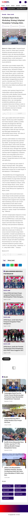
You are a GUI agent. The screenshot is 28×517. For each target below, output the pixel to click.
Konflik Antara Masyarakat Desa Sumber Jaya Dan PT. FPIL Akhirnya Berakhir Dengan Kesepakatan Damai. (14, 445)
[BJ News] (6, 3)
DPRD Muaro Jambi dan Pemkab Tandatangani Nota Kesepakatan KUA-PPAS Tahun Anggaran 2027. (14, 348)
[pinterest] (16, 265)
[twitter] (8, 265)
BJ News (18, 514)
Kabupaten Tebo (8, 486)
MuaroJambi (20, 490)
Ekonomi (18, 5)
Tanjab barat (8, 498)
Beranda (4, 14)
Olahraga (24, 5)
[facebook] (3, 265)
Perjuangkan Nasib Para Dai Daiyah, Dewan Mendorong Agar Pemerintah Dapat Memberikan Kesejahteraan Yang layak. (14, 396)
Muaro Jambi (10, 14)
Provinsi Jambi (20, 494)
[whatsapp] (12, 265)
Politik (7, 5)
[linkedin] (20, 265)
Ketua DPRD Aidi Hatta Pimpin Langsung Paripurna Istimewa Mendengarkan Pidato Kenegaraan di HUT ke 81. (14, 295)
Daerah (12, 5)
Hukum (3, 5)
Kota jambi (20, 486)
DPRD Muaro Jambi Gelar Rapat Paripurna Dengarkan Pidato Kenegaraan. (13, 321)
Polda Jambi (8, 494)
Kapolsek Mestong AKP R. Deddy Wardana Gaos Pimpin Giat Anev (13, 420)
